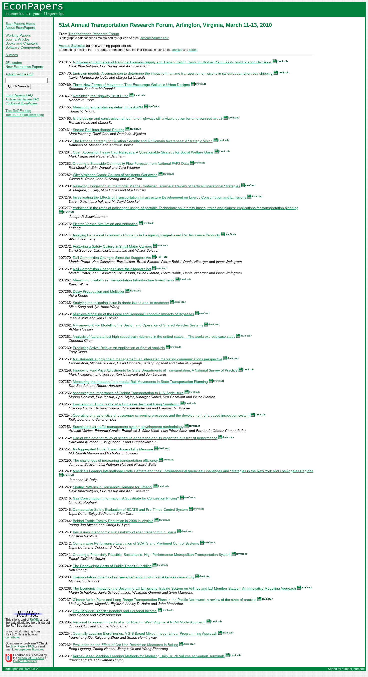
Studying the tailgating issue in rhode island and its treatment (121, 303)
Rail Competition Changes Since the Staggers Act (112, 258)
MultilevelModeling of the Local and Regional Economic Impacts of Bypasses (133, 314)
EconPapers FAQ (19, 95)
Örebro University (25, 661)
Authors (12, 55)
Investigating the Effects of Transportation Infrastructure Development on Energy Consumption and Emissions (159, 197)
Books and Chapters (22, 43)
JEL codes (14, 63)
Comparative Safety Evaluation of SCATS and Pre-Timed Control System (130, 509)
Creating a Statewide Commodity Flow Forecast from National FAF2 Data (131, 163)
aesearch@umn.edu (154, 38)
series (193, 49)
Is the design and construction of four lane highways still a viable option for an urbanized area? (148, 118)
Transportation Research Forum (93, 34)
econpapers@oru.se (29, 649)
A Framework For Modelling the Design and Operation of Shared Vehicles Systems (138, 325)
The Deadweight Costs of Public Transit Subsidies (112, 566)
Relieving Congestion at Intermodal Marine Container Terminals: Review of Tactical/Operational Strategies (156, 186)
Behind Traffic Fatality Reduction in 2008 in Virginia (113, 521)
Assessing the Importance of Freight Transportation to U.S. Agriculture (128, 393)
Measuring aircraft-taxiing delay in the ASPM (108, 107)
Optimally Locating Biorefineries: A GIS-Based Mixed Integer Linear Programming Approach (145, 633)
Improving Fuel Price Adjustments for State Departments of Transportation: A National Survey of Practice (155, 370)
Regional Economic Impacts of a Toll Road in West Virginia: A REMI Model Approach (139, 622)
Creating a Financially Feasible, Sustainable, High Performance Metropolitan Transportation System (152, 555)
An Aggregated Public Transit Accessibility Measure (113, 449)
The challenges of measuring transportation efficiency (115, 460)
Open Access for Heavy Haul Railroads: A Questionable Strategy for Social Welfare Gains (143, 152)
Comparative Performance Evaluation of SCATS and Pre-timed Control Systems (136, 543)
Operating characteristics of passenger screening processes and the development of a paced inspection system (161, 415)
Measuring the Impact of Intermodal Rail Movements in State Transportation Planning (140, 382)
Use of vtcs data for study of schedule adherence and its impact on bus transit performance (145, 438)
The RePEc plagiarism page (25, 114)
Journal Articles (18, 39)
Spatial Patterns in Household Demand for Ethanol (112, 487)
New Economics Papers (24, 67)
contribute (12, 637)
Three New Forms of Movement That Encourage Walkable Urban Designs (131, 85)
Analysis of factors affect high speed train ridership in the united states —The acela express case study (154, 336)
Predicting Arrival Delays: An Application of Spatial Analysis (119, 348)
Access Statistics (72, 46)
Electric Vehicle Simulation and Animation (105, 224)
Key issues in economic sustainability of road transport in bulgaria (124, 532)
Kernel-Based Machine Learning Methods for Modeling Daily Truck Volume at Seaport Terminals (149, 656)
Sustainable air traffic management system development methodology (128, 427)
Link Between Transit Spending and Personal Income (115, 611)
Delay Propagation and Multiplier (98, 291)
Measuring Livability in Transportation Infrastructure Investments (123, 280)
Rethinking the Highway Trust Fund (100, 96)
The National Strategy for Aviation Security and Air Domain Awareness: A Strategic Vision (143, 141)
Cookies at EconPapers (22, 103)
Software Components (23, 47)
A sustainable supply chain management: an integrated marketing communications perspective (147, 359)
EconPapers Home (20, 24)
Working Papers (18, 35)
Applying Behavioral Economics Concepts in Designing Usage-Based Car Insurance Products (146, 235)
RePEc (34, 619)
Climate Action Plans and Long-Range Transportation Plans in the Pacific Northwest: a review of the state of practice (164, 600)
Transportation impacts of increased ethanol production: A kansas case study (133, 577)
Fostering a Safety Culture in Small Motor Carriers (112, 246)
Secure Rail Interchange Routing (98, 130)
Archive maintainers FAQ (22, 99)
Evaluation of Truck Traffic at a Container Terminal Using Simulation (126, 404)
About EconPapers (20, 28)
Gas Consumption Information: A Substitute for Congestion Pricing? (126, 498)
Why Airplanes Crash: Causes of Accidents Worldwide (115, 175)
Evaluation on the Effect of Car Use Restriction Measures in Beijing (125, 645)
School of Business (31, 658)
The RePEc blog (18, 111)
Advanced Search (20, 74)
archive (177, 49)
